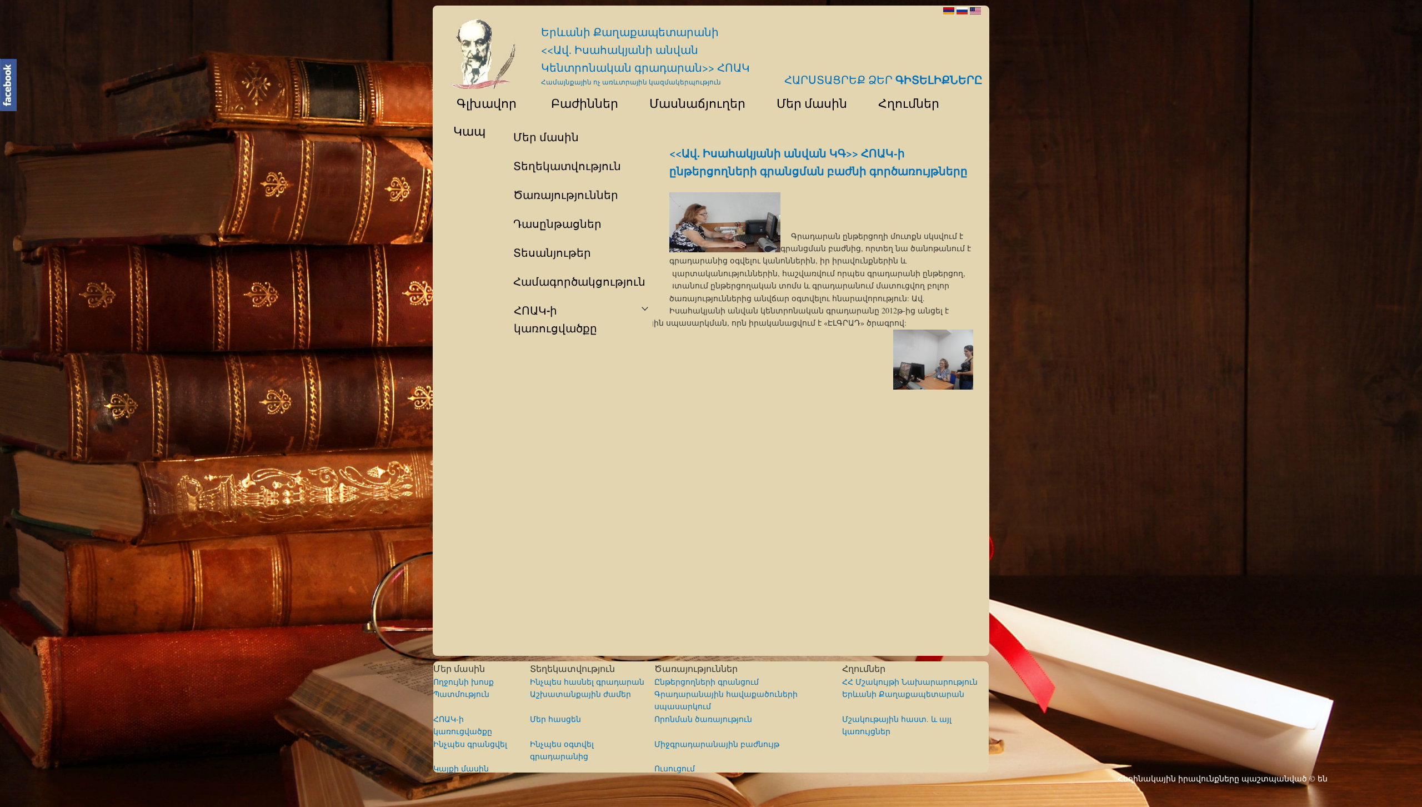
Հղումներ (903, 102)
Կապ (467, 130)
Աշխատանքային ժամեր (580, 694)
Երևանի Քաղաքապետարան (903, 694)
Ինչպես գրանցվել (470, 744)
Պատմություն (461, 694)
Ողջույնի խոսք (463, 681)
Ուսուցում (674, 768)
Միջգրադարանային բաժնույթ (716, 744)
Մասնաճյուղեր (692, 102)
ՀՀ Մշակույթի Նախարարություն (910, 681)
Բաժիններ (578, 102)
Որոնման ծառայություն (703, 719)
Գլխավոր (480, 102)
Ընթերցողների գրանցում (706, 681)
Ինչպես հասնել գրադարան (587, 681)
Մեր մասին (807, 102)
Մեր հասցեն (555, 719)
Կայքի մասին (461, 768)
